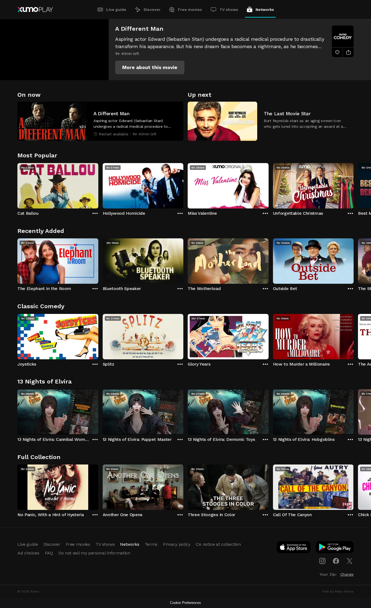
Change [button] (347, 574)
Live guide (116, 9)
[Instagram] (322, 561)
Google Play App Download (335, 548)
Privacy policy (176, 544)
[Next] (353, 184)
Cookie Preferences (185, 603)
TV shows (228, 9)
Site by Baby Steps (338, 591)
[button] (149, 67)
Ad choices (28, 553)
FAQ (49, 553)
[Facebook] (336, 561)
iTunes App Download (293, 548)
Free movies (190, 9)
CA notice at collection (218, 544)
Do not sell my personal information (94, 553)
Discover (152, 9)
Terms (151, 544)
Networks (265, 9)
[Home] (35, 9)
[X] (349, 561)
